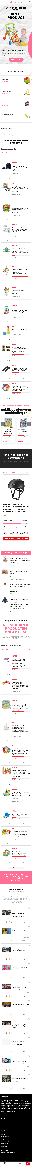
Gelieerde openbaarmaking (9, 1155)
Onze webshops (5, 1141)
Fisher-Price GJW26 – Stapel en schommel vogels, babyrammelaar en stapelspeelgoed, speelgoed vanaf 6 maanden (20, 251)
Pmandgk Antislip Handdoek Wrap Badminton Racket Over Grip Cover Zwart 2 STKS (20, 369)
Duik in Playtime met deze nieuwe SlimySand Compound (20, 968)
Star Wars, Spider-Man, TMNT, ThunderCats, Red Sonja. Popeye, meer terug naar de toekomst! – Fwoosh (20, 914)
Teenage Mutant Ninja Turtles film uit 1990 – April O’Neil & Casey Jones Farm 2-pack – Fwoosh (20, 1025)
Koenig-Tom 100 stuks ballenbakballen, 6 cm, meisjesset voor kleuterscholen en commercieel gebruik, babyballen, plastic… (18, 662)
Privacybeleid (5, 1150)
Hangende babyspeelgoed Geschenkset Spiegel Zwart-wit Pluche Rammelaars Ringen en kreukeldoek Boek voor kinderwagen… (17, 509)
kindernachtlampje (8, 135)
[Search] (29, 2)
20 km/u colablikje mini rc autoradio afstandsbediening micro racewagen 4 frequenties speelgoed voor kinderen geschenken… (20, 350)
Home (3, 1134)
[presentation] (3, 424)
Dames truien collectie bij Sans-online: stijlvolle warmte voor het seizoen (20, 1043)
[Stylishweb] (29, 908)
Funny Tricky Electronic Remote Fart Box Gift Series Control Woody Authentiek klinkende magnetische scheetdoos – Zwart (20, 167)
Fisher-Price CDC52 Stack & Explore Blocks (19, 330)
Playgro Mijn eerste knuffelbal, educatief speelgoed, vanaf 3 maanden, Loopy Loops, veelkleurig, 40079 (20, 388)
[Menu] (2, 2)
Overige (4, 937)
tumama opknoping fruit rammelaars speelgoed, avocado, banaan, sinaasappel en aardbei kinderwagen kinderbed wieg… (21, 773)
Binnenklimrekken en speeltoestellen (19, 597)
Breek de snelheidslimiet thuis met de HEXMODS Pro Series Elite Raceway (20, 987)
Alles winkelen (5, 1137)
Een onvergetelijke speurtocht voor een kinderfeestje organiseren (20, 1080)
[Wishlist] (12, 1164)
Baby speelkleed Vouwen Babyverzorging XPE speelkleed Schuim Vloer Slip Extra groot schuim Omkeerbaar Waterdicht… (20, 230)
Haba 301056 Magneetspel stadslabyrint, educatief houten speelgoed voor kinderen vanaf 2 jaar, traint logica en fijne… (20, 707)
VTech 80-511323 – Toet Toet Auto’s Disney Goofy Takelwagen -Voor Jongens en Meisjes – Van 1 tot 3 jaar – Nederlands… (21, 795)
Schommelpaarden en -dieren (17, 556)
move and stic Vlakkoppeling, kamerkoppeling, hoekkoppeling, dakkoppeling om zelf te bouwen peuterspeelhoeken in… (19, 604)
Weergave (5, 81)
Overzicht (3, 1122)
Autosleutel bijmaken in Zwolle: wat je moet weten (21, 1005)
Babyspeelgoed (5, 918)
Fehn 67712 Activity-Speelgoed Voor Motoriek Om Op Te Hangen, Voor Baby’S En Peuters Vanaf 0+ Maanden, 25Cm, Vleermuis (20, 272)
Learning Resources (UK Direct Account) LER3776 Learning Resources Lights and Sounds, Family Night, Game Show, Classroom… (20, 188)
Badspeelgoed (13, 569)
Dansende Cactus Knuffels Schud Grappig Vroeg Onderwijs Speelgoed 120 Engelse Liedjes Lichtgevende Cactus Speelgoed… (20, 586)
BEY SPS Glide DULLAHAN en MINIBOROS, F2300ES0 (8, 432)
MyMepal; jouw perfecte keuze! (19, 931)
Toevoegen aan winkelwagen (17, 541)
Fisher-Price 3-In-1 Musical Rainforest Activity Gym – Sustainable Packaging (19, 853)
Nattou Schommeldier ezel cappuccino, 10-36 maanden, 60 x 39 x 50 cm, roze (20, 560)
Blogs (2, 1139)
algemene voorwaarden (8, 1153)
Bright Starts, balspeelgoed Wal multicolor (19, 814)
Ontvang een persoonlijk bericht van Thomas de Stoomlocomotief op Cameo (20, 1061)
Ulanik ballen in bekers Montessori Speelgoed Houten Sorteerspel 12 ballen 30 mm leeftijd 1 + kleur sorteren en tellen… (20, 752)
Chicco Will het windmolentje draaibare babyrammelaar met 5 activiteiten (20, 292)
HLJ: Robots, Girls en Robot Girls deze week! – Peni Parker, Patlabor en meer (21, 950)
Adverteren (4, 1143)
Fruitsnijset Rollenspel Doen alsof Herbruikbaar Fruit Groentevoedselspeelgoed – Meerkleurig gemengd (20, 834)
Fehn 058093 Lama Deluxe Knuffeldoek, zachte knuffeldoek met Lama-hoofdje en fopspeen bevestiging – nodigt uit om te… (20, 729)
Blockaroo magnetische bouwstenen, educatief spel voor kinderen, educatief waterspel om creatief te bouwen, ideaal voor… (19, 311)
